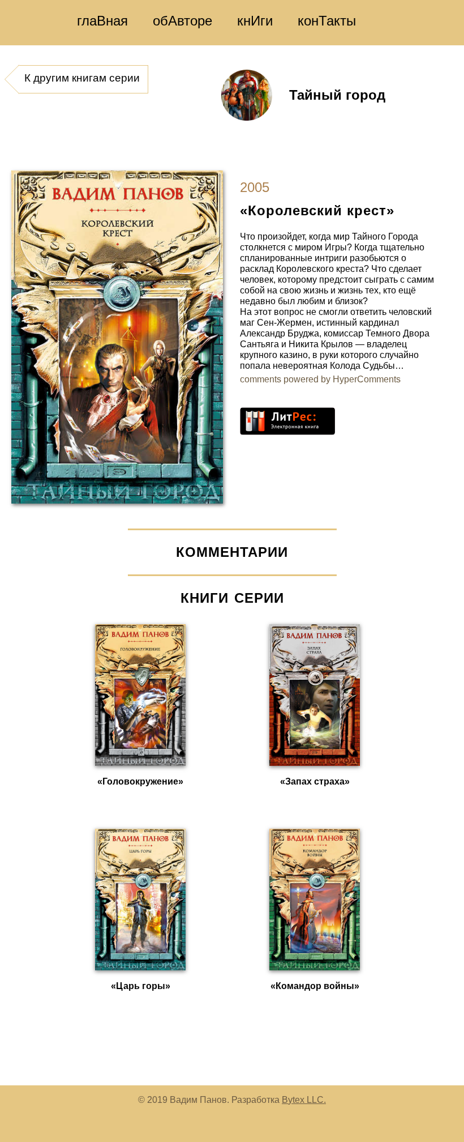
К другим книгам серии (82, 78)
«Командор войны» (314, 986)
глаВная (102, 20)
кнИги (255, 20)
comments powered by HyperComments (320, 379)
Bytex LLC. (304, 1100)
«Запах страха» (315, 781)
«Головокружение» (140, 781)
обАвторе (182, 20)
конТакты (327, 20)
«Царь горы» (140, 986)
